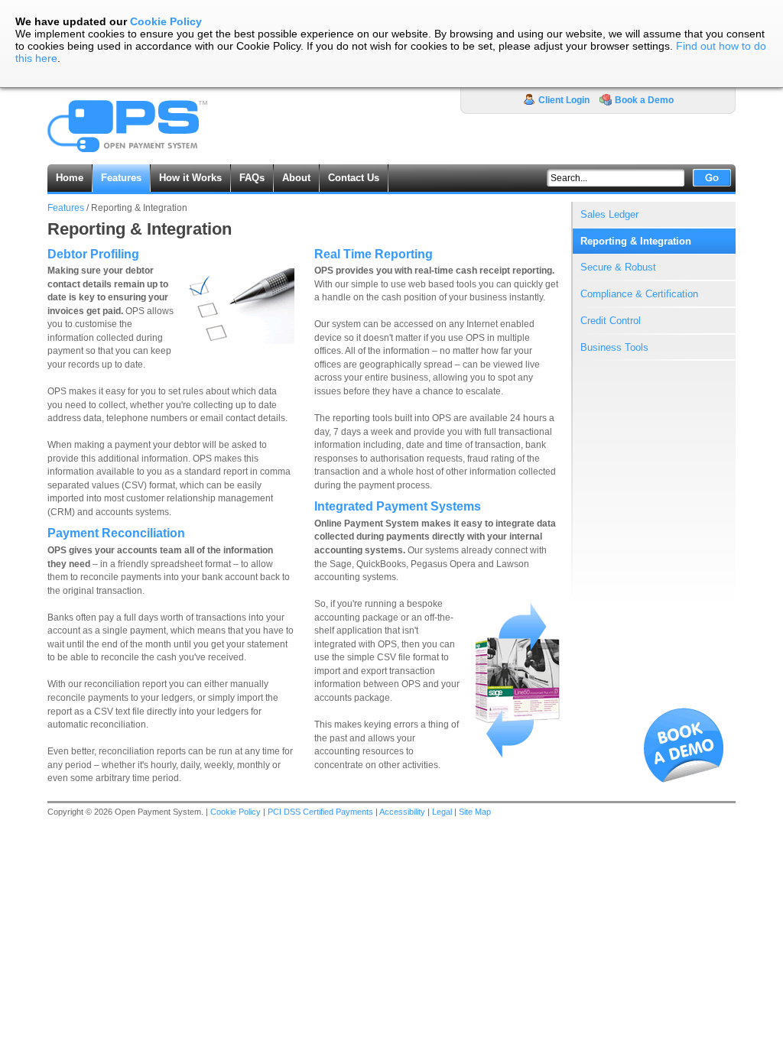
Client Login (564, 100)
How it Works (190, 177)
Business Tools (614, 347)
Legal (442, 811)
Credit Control (610, 320)
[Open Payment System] (127, 153)
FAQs (252, 177)
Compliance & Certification (639, 294)
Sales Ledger (609, 214)
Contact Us (353, 177)
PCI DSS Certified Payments (320, 811)
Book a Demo (644, 100)
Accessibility (402, 811)
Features (65, 208)
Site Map (475, 811)
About (296, 177)
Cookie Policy (166, 21)
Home (69, 177)
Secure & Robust (618, 267)
